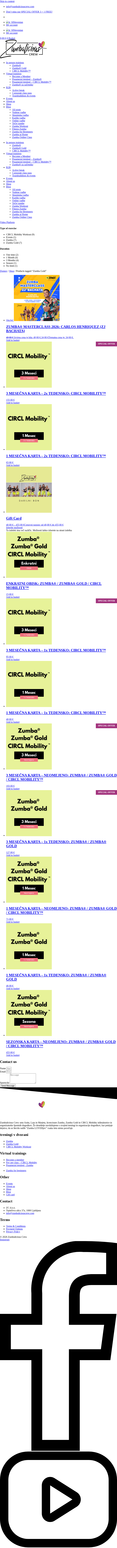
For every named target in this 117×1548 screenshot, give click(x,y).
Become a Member (21, 76)
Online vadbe (18, 120)
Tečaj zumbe (18, 123)
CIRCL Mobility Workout (20, 234)
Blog (8, 107)
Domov (3, 271)
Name (3, 1068)
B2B (8, 87)
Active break (18, 90)
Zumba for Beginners (22, 131)
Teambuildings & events (23, 95)
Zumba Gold (14, 242)
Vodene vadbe (19, 112)
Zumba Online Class (22, 137)
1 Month (12, 257)
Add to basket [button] (13, 340)
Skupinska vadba (20, 115)
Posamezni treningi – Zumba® (27, 79)
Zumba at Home (20, 134)
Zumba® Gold (19, 68)
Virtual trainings (13, 73)
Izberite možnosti (14, 527)
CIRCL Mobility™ (21, 71)
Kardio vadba (18, 118)
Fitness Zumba (19, 129)
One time (12, 254)
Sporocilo (5, 1082)
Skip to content (7, 1)
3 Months (12, 260)
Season (11, 263)
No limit (11, 266)
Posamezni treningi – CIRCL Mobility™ (31, 82)
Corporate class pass (22, 93)
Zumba (11, 240)
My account (12, 25)
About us (10, 101)
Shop (8, 104)
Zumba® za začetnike (22, 84)
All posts (16, 109)
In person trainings (15, 62)
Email (3, 1071)
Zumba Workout (20, 126)
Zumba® (16, 65)
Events (9, 98)
